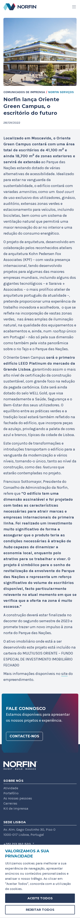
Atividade (10, 788)
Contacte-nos (24, 736)
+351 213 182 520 (17, 844)
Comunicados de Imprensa (24, 92)
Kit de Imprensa (15, 808)
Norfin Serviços (61, 92)
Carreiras (10, 803)
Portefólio (11, 793)
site (64, 673)
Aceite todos (40, 898)
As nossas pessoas (17, 798)
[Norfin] (20, 765)
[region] (40, 881)
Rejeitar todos (40, 910)
